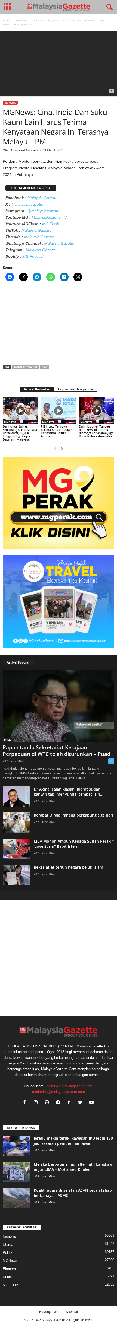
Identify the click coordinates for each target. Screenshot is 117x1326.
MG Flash (50, 224)
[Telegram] (59, 1103)
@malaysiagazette (27, 204)
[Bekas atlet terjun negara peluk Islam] (16, 875)
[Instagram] (36, 1103)
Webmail (72, 1311)
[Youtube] (92, 1103)
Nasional (9, 1236)
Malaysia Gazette (42, 198)
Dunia (7, 1277)
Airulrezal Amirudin (24, 150)
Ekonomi (10, 1269)
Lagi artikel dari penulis (75, 389)
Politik (8, 740)
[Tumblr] (70, 1103)
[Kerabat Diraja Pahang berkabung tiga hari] (16, 822)
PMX (44, 366)
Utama (8, 1244)
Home (6, 20)
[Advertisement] (58, 325)
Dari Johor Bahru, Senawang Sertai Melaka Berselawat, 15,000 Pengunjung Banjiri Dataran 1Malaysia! (20, 432)
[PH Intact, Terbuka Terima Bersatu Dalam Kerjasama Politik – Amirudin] (58, 410)
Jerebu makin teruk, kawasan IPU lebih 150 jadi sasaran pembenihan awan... (73, 1141)
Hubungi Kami (49, 1311)
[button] (109, 7)
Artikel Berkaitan (37, 389)
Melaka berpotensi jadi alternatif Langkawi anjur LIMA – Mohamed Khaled (73, 1167)
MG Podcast (33, 256)
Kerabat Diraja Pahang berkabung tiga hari (73, 815)
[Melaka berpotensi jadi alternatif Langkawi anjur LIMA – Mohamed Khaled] (16, 1172)
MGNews (21, 20)
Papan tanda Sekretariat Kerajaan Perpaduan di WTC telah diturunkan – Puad (56, 750)
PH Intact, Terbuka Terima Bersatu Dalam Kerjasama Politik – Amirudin (57, 431)
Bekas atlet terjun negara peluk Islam (68, 867)
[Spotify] (48, 1103)
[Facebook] (25, 1103)
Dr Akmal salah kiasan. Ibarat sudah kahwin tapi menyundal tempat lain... (68, 791)
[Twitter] (81, 1103)
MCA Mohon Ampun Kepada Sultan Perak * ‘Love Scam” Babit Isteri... (74, 844)
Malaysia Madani (25, 366)
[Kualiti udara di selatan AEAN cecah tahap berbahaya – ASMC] (16, 1198)
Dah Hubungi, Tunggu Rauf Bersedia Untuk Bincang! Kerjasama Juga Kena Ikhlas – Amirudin (96, 431)
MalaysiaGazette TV (49, 217)
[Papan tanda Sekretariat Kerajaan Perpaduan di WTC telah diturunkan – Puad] (58, 706)
